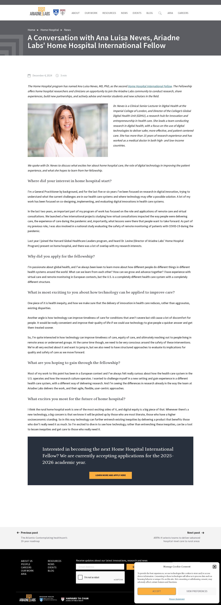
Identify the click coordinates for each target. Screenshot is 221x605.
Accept (157, 591)
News (67, 30)
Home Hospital (49, 30)
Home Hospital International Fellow (150, 86)
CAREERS (183, 13)
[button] (214, 566)
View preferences (197, 591)
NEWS (124, 13)
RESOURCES (109, 13)
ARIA (170, 13)
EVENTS (137, 13)
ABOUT (76, 13)
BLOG (149, 13)
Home (31, 30)
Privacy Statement (177, 599)
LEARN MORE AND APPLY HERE (110, 475)
